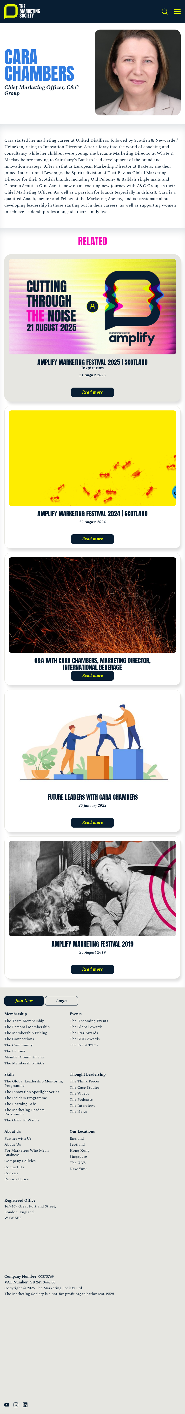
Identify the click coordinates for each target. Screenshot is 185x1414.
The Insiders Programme (25, 1098)
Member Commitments (24, 1057)
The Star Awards (84, 1033)
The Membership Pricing (25, 1033)
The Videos (79, 1093)
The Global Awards (86, 1027)
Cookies (11, 1173)
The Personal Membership (27, 1027)
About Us (12, 1144)
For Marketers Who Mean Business (26, 1153)
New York (78, 1169)
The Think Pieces (85, 1081)
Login (61, 1001)
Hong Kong (80, 1150)
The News (78, 1111)
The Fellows (15, 1051)
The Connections (19, 1039)
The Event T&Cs (84, 1045)
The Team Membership (24, 1021)
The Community (18, 1045)
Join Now (24, 1001)
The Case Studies (84, 1087)
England (77, 1138)
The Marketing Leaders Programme (24, 1112)
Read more (92, 392)
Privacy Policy (16, 1179)
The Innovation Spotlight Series (31, 1092)
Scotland (77, 1144)
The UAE (78, 1163)
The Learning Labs (20, 1104)
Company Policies (20, 1161)
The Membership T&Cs (24, 1063)
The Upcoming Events (89, 1021)
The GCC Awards (85, 1039)
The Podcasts (81, 1099)
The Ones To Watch (21, 1120)
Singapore (78, 1156)
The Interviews (82, 1105)
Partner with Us (18, 1138)
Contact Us (14, 1167)
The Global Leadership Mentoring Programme (33, 1083)
